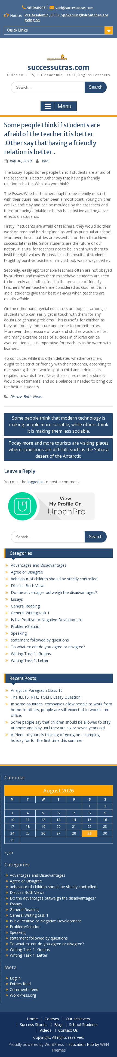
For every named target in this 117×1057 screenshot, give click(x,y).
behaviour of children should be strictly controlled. (54, 578)
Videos (45, 1030)
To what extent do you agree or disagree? (48, 646)
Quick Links (17, 30)
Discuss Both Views (26, 396)
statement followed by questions (40, 640)
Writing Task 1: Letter (29, 660)
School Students (83, 1025)
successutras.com (58, 67)
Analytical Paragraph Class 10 (37, 690)
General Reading (25, 606)
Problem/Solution (26, 626)
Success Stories (33, 1025)
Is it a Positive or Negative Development (46, 619)
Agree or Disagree (27, 572)
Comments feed (24, 989)
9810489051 (37, 8)
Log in (15, 978)
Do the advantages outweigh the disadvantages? (54, 592)
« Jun (8, 852)
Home (32, 1019)
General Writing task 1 (30, 612)
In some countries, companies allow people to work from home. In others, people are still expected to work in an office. (61, 709)
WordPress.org (23, 995)
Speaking (19, 633)
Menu (64, 106)
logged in (35, 481)
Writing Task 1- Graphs (31, 653)
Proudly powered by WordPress (36, 1044)
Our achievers (78, 1019)
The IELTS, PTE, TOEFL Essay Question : (46, 697)
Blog (58, 1025)
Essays (17, 599)
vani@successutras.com (74, 8)
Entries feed (20, 983)
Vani (46, 160)
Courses (52, 1019)
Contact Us (68, 1030)
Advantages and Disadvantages (38, 565)
